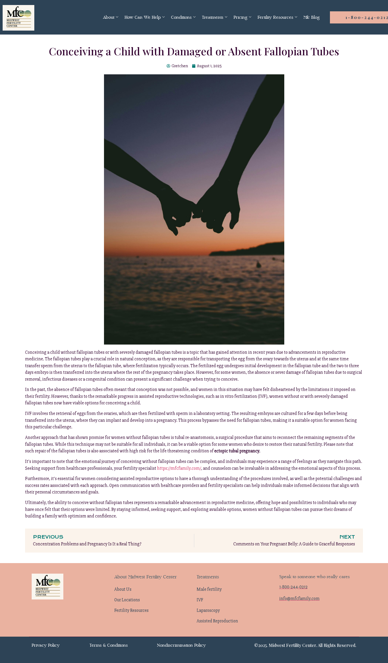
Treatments (212, 17)
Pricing (240, 17)
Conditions (181, 17)
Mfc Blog (312, 17)
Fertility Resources (275, 17)
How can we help (143, 17)
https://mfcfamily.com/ (179, 468)
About (108, 17)
